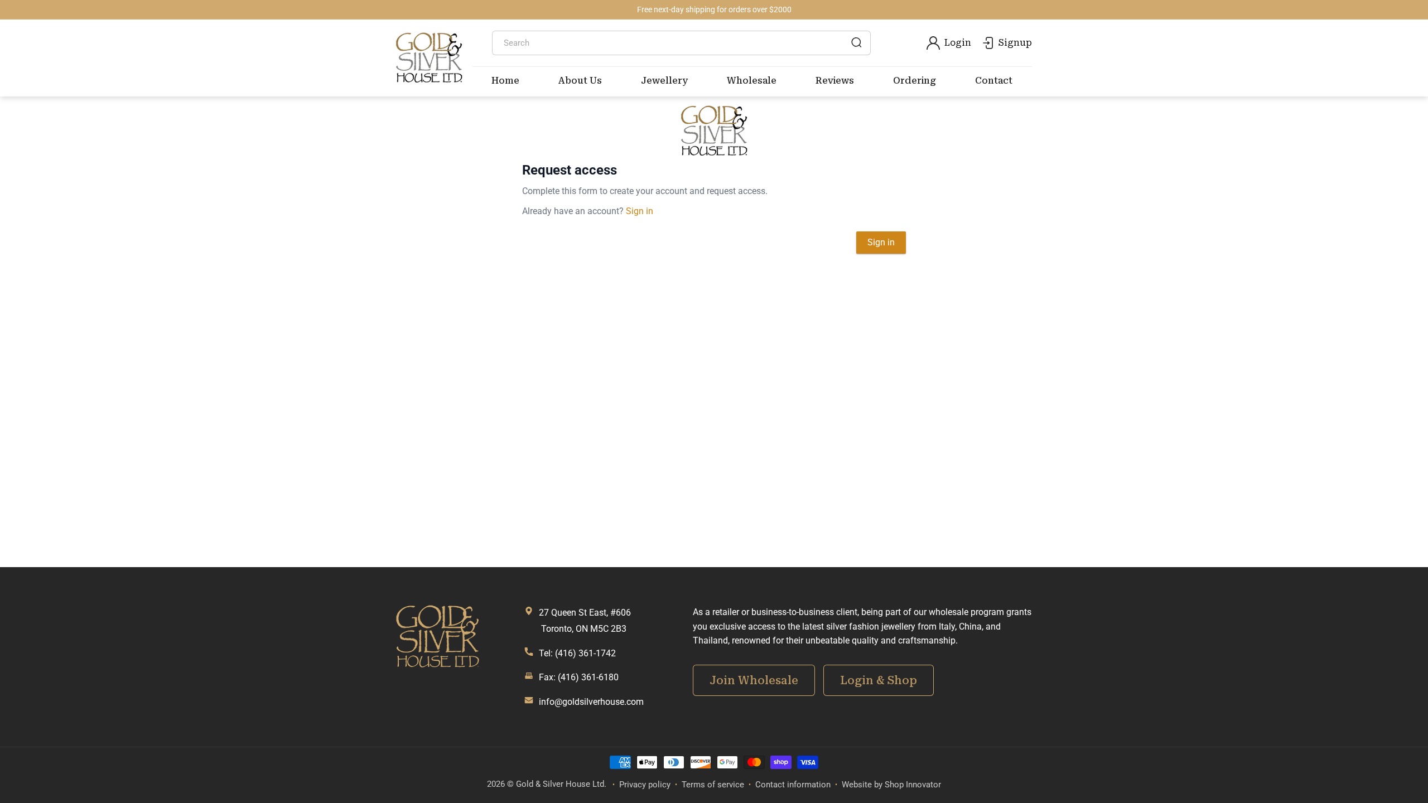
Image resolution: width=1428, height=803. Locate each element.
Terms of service (713, 785)
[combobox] (682, 43)
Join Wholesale (754, 680)
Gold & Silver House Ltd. (561, 784)
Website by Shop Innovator (891, 785)
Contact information (793, 785)
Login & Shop (878, 680)
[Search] (856, 42)
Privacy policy (644, 785)
